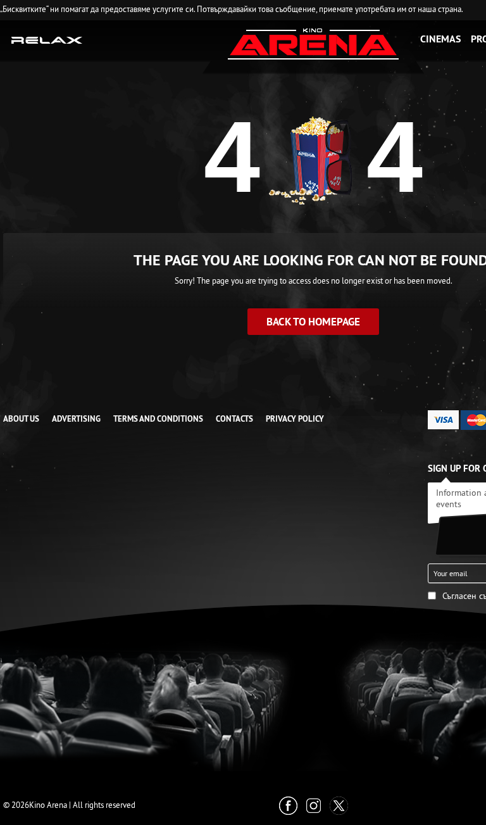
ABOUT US (21, 418)
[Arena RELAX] (47, 39)
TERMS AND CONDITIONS (158, 418)
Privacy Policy (295, 418)
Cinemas (440, 39)
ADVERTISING (76, 418)
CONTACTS (234, 418)
